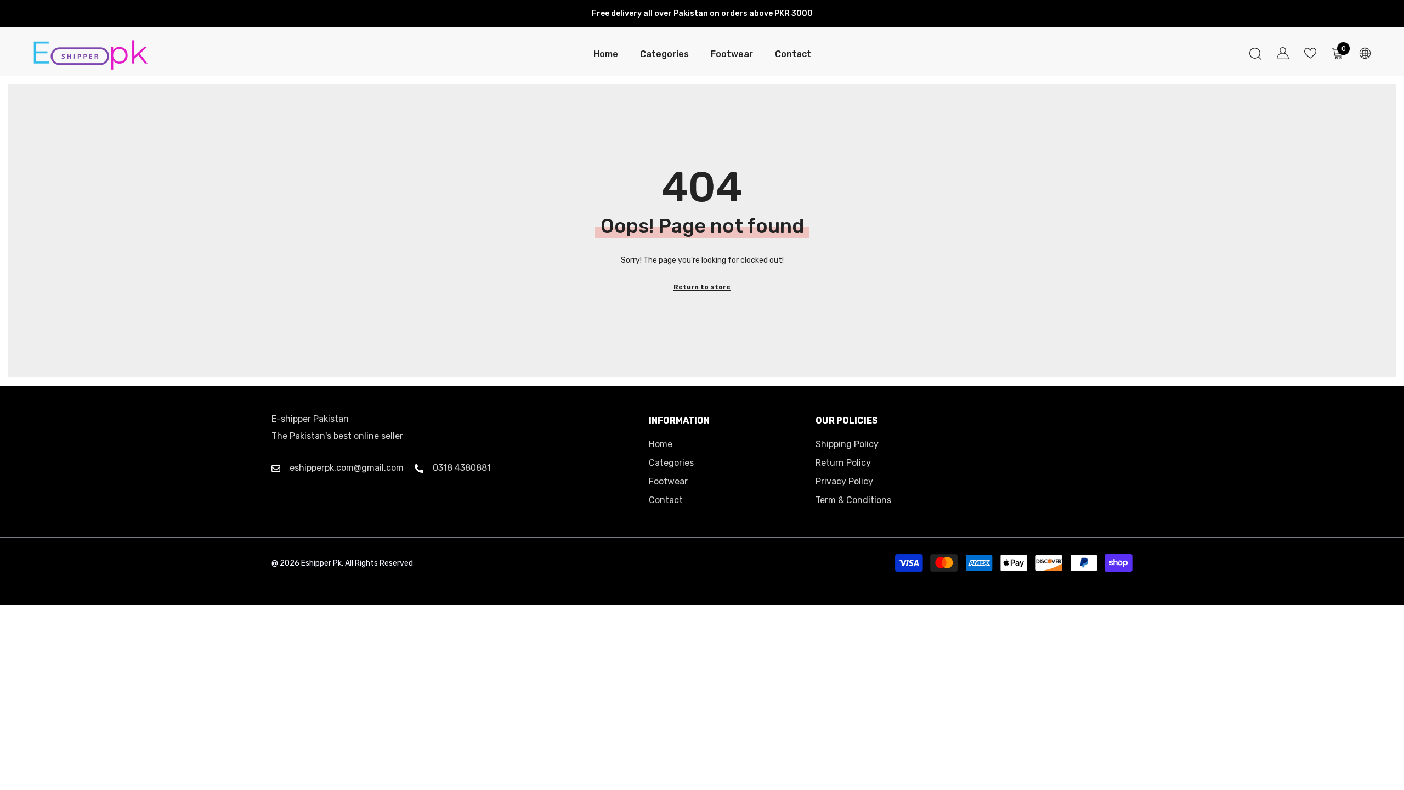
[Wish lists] (1310, 53)
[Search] (1255, 53)
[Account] (1283, 53)
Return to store (702, 287)
